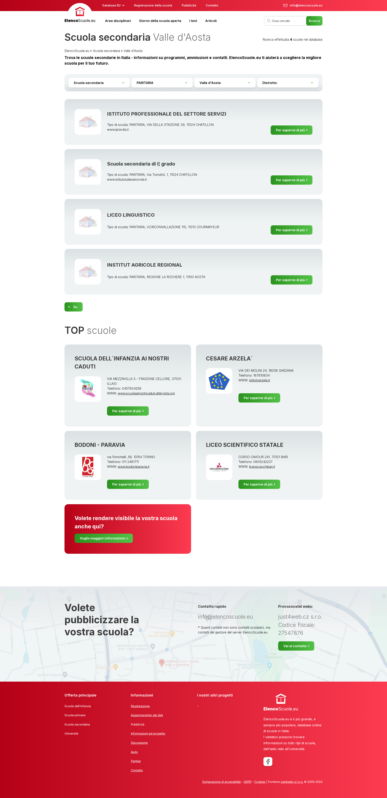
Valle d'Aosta (133, 51)
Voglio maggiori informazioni (102, 538)
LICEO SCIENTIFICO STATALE (244, 445)
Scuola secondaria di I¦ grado (141, 164)
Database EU (111, 5)
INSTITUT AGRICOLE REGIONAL (144, 265)
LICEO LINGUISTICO (131, 215)
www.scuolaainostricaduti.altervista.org (146, 393)
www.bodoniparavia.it (133, 467)
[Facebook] (267, 761)
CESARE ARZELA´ (229, 358)
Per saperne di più (290, 130)
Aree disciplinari (118, 21)
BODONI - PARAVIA (100, 445)
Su (75, 307)
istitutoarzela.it (259, 380)
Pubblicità (189, 5)
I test (193, 21)
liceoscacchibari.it (262, 467)
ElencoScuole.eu (76, 51)
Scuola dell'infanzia (77, 706)
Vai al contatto (295, 646)
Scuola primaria (74, 715)
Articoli (211, 21)
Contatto (212, 5)
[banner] (79, 13)
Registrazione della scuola (153, 5)
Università (71, 733)
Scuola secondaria (106, 51)
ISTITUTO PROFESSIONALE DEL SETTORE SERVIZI (166, 114)
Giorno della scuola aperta (160, 21)
